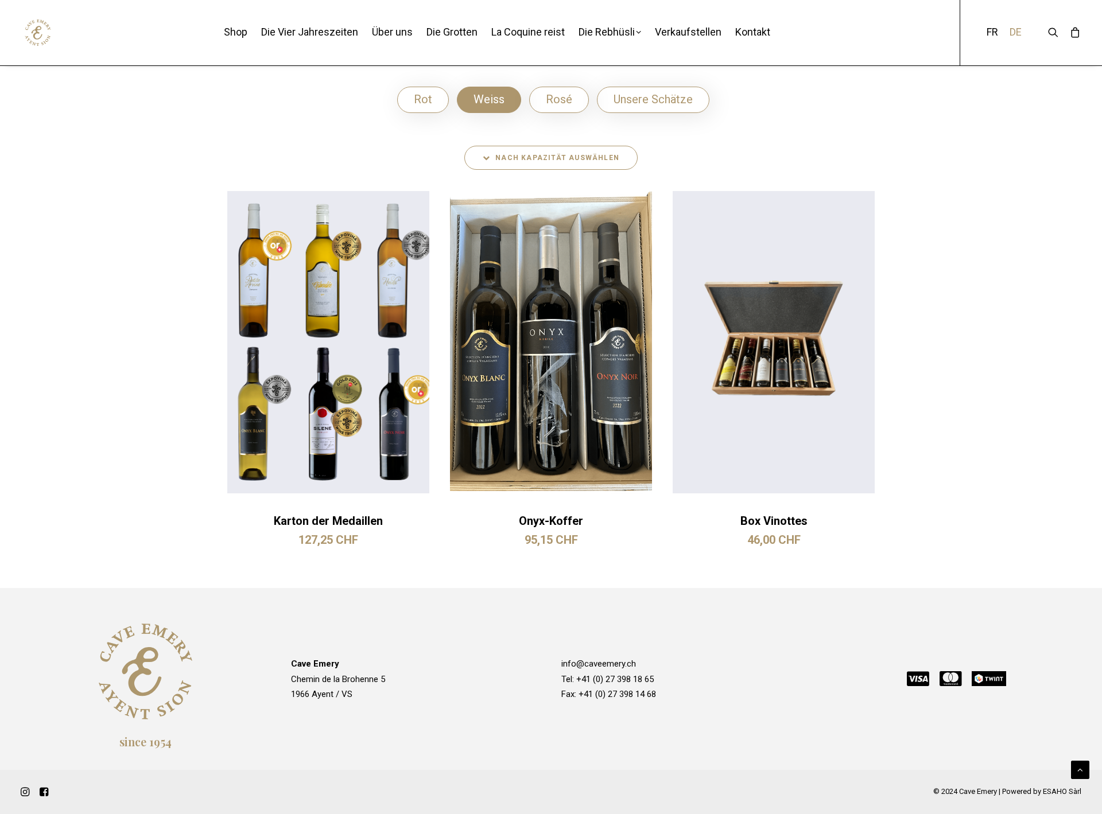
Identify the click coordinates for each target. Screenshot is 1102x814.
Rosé (559, 99)
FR (992, 32)
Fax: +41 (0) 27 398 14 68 (608, 694)
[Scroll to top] (1080, 769)
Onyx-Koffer (551, 521)
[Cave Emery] (38, 32)
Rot (423, 99)
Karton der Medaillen (328, 521)
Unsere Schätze (653, 99)
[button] (328, 342)
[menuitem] (235, 32)
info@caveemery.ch (598, 664)
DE (1016, 32)
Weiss (489, 99)
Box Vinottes (774, 521)
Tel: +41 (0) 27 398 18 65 (607, 679)
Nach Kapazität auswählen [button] (557, 158)
